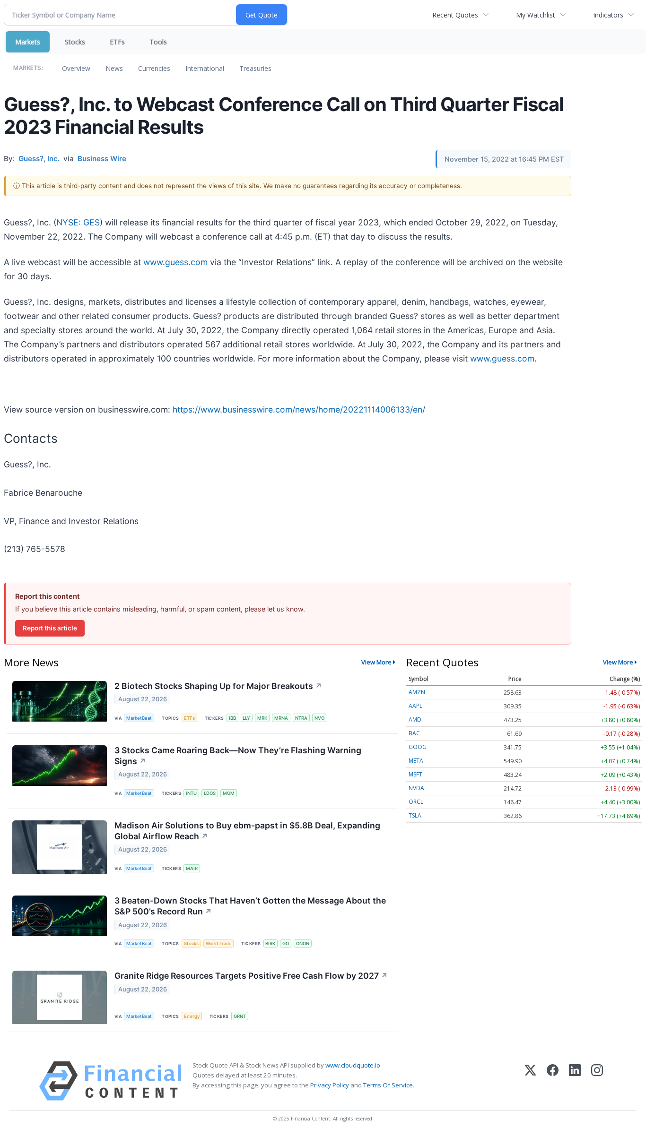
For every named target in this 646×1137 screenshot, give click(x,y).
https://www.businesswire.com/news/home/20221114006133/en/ (299, 409)
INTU (191, 793)
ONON (302, 943)
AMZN (417, 692)
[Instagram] (597, 1081)
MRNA (281, 718)
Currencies (154, 68)
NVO (319, 718)
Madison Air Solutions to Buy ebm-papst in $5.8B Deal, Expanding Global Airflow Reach (247, 830)
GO (285, 943)
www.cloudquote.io (352, 1065)
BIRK (270, 943)
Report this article (50, 628)
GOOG (418, 747)
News (114, 68)
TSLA (415, 815)
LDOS (210, 793)
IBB (232, 718)
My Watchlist (535, 14)
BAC (414, 733)
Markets (27, 41)
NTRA (301, 718)
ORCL (416, 802)
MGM (229, 793)
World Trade (219, 943)
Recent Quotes (455, 14)
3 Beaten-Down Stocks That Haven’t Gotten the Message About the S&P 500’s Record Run (250, 906)
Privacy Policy (329, 1085)
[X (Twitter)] (530, 1081)
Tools (158, 41)
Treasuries (255, 68)
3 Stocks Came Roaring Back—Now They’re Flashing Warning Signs (237, 755)
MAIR (192, 868)
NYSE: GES (78, 222)
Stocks (75, 41)
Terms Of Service (388, 1085)
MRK (262, 718)
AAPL (415, 706)
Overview (76, 68)
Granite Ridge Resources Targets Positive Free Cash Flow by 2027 (251, 976)
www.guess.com (175, 262)
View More (376, 662)
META (416, 761)
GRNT (240, 1016)
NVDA (416, 788)
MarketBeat (139, 718)
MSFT (415, 774)
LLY (246, 718)
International (204, 68)
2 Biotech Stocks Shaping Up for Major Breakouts (218, 686)
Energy (192, 1016)
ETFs (117, 41)
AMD (415, 719)
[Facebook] (552, 1081)
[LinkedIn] (575, 1081)
